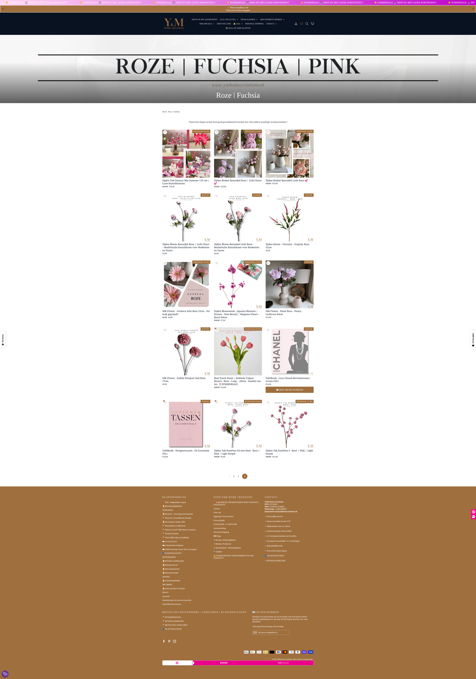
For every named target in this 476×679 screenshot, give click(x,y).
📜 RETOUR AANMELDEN (173, 561)
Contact (217, 508)
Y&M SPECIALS (205, 23)
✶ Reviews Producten (222, 544)
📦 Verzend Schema (170, 533)
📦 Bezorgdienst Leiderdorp (174, 526)
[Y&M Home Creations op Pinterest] (169, 641)
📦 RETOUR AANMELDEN (173, 621)
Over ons (217, 512)
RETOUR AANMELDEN (276, 560)
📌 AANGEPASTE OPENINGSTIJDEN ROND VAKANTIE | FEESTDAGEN (237, 503)
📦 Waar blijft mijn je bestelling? (175, 537)
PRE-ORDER (167, 584)
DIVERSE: (166, 577)
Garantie (166, 596)
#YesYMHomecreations (171, 604)
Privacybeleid (219, 520)
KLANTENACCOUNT (275, 555)
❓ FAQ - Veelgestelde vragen (174, 502)
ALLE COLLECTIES (228, 19)
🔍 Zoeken (218, 551)
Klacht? (165, 592)
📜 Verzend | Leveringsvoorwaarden (177, 514)
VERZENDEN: (167, 510)
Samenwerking (220, 528)
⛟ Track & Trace (169, 541)
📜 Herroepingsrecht (171, 569)
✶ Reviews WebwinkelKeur (225, 540)
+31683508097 (281, 509)
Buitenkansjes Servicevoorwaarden (176, 600)
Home (164, 112)
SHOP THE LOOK (224, 23)
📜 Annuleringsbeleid (171, 580)
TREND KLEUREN (248, 19)
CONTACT (270, 23)
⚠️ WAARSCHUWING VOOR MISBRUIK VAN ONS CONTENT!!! (234, 556)
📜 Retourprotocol (170, 565)
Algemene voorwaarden (223, 516)
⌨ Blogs (217, 536)
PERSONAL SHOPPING (254, 23)
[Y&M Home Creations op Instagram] (174, 641)
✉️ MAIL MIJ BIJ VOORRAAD (289, 389)
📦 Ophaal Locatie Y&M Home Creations (178, 529)
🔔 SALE (237, 23)
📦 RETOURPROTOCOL (171, 617)
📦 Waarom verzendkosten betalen (176, 518)
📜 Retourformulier (170, 573)
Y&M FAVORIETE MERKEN (271, 19)
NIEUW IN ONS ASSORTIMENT (204, 19)
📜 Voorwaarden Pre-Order (173, 588)
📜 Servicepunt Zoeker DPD (173, 522)
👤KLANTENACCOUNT (171, 553)
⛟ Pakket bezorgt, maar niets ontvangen (179, 549)
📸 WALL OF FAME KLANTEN (238, 28)
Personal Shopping (221, 532)
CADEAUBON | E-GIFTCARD (225, 524)
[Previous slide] (3, 8)
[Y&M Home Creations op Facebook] (163, 641)
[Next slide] (473, 8)
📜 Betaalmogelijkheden (172, 506)
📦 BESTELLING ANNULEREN (174, 625)
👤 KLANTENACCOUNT (172, 629)
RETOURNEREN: (169, 557)
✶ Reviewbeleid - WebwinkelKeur (227, 548)
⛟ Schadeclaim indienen (172, 545)
